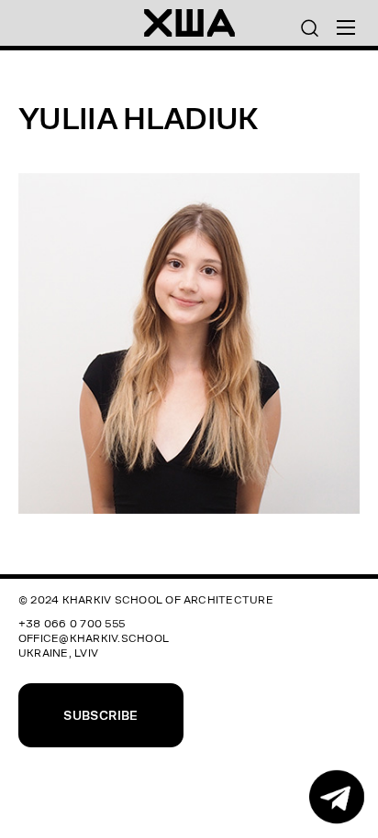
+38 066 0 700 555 (71, 623)
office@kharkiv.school (93, 638)
